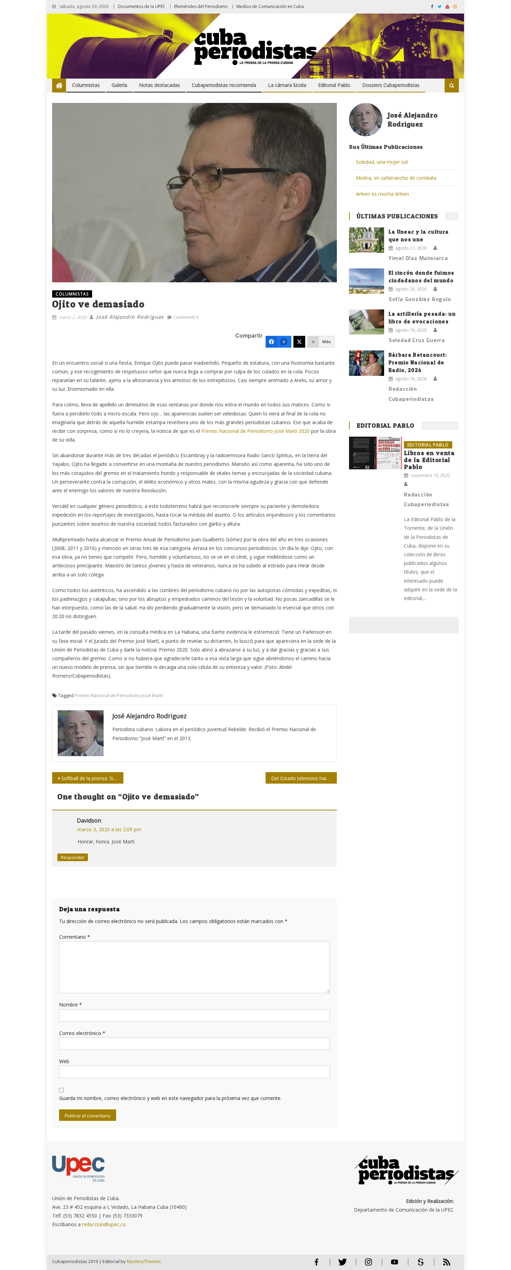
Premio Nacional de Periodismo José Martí (119, 695)
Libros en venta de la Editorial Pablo (429, 459)
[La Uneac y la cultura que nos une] (366, 239)
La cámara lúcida (287, 85)
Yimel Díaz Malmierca (418, 258)
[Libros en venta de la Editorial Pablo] (375, 453)
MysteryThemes (144, 1261)
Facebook (316, 1264)
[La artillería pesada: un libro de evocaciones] (366, 321)
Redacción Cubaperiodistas (411, 394)
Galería (119, 85)
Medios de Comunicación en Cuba (270, 6)
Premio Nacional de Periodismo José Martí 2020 (255, 431)
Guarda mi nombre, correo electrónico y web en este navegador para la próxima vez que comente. (170, 1098)
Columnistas (86, 85)
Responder (72, 857)
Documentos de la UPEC (141, 6)
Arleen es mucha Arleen (382, 194)
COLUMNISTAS (72, 294)
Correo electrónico (82, 1033)
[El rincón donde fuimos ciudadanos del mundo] (366, 280)
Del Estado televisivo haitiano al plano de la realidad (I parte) (304, 778)
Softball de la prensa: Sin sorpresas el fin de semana (92, 778)
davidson (89, 820)
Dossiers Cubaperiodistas (391, 85)
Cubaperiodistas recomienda (224, 85)
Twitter (341, 1264)
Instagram (368, 1264)
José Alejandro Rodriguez (130, 317)
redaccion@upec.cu (103, 1224)
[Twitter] (299, 342)
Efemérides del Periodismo (201, 6)
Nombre (70, 1004)
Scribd (418, 1264)
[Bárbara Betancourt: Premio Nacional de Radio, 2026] (366, 362)
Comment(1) (185, 317)
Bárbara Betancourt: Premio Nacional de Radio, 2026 (418, 362)
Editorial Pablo (334, 85)
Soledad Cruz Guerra (417, 340)
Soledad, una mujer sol (382, 162)
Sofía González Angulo (420, 299)
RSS (442, 1264)
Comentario (74, 936)
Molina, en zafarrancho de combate (396, 178)
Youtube (394, 1264)
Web (64, 1061)
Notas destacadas (159, 85)
